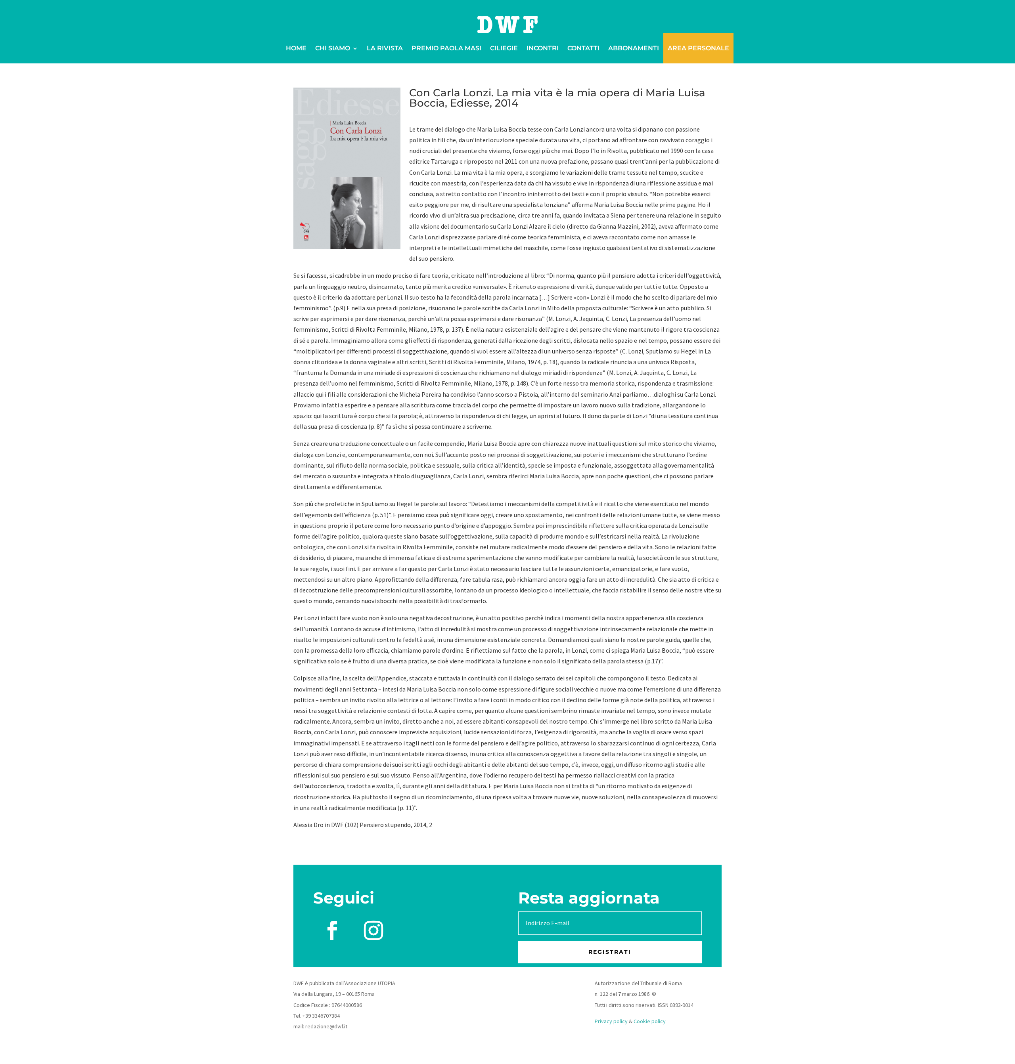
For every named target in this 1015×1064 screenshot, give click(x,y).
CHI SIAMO (332, 48)
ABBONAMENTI (633, 48)
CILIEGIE (504, 48)
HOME (296, 48)
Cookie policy (650, 1021)
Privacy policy (611, 1021)
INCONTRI (543, 48)
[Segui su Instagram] (373, 930)
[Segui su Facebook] (332, 930)
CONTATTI (583, 48)
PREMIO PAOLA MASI (446, 48)
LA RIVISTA (385, 48)
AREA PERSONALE (698, 48)
